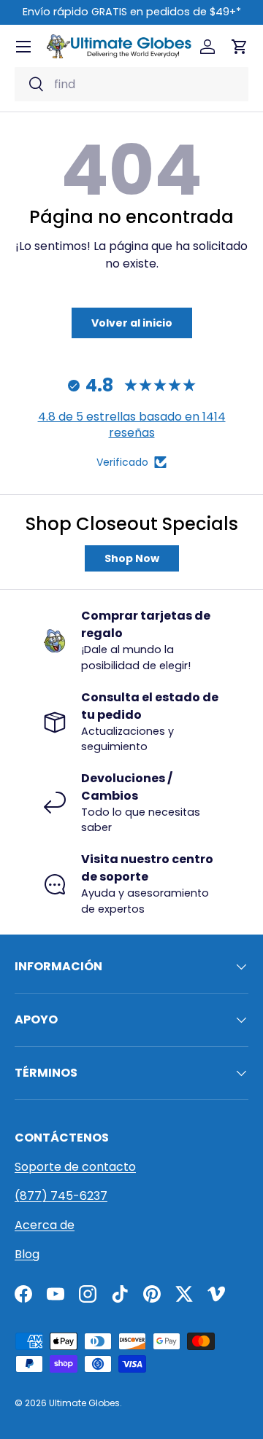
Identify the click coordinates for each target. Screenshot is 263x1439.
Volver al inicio (131, 323)
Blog (27, 1254)
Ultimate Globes (84, 1403)
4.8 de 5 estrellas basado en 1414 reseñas (132, 424)
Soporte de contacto (75, 1166)
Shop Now (131, 558)
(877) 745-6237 (61, 1196)
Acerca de (45, 1225)
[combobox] (131, 84)
